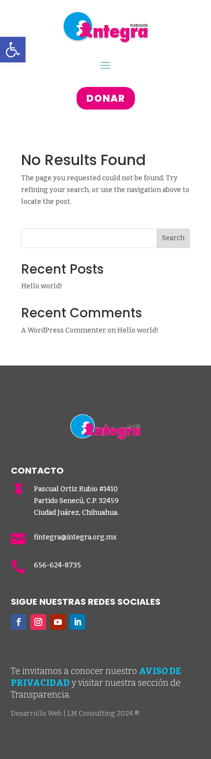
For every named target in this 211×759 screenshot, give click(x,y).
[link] (13, 49)
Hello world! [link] (41, 286)
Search (173, 238)
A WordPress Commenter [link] (63, 330)
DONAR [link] (105, 98)
